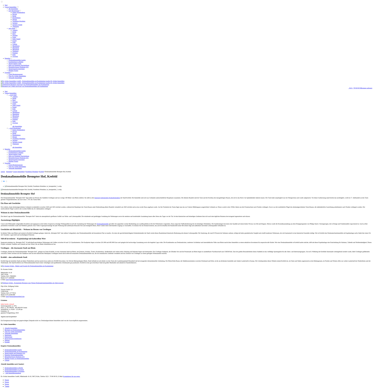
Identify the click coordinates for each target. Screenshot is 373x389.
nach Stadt (12, 28)
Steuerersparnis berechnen (17, 69)
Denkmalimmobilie (103, 224)
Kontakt (7, 342)
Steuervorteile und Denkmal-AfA (15, 353)
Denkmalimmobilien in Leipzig (14, 369)
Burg (14, 33)
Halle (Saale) (16, 39)
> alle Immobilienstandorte (13, 373)
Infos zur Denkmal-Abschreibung (19, 65)
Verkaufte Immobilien (15, 78)
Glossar (7, 360)
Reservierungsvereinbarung (13, 338)
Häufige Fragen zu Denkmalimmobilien (17, 358)
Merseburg (15, 49)
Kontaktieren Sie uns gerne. (71, 376)
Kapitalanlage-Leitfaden (16, 62)
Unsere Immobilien (10, 7)
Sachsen (14, 23)
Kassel (14, 40)
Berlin (14, 16)
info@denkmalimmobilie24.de (15, 279)
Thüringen (15, 26)
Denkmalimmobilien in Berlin (14, 368)
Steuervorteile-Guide (15, 63)
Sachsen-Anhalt (17, 25)
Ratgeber (7, 58)
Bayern (14, 14)
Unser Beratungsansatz (16, 74)
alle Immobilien (13, 9)
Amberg (14, 30)
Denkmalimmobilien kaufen (17, 60)
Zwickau (15, 56)
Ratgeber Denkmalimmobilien (14, 355)
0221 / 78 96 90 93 (354, 88)
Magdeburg (16, 46)
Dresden (15, 35)
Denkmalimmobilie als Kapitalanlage (16, 351)
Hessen (14, 19)
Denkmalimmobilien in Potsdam (14, 371)
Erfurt (14, 37)
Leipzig (14, 44)
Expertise (7, 72)
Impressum (8, 335)
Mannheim (15, 47)
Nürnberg (15, 51)
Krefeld (41, 171)
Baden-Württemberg (18, 12)
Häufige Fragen (13, 70)
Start (6, 5)
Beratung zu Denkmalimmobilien (15, 330)
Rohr (14, 54)
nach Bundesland (14, 11)
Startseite (9, 171)
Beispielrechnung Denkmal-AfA (19, 67)
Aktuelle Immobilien (11, 328)
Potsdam (15, 53)
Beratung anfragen (366, 88)
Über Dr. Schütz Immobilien (17, 76)
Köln (14, 42)
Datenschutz (8, 337)
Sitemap (7, 340)
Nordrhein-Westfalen (18, 21)
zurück (3, 171)
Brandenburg (16, 18)
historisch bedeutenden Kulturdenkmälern (107, 198)
